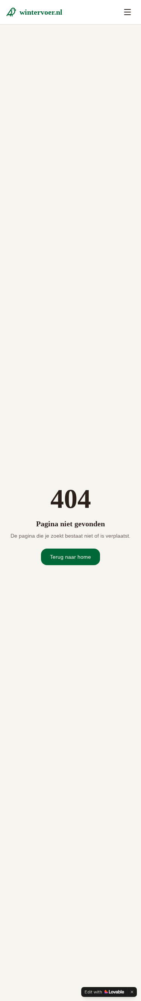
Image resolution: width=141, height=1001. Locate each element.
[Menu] (127, 12)
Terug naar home (70, 557)
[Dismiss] (131, 991)
